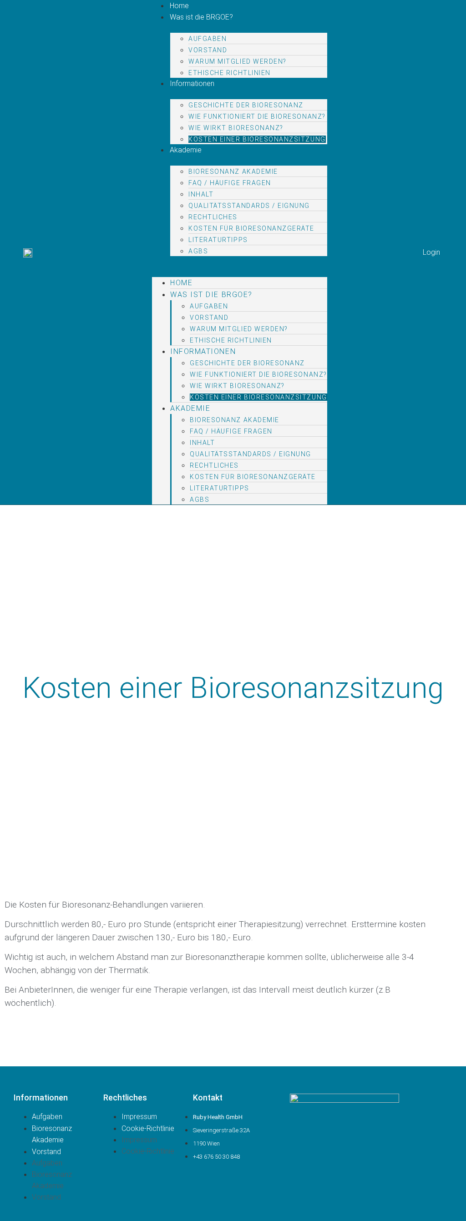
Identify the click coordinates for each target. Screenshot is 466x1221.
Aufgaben (207, 38)
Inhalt (200, 194)
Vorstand (207, 50)
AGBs (198, 251)
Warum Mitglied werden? (237, 61)
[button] (239, 261)
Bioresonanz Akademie (233, 171)
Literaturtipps (218, 239)
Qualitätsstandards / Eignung (249, 205)
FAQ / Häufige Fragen (229, 183)
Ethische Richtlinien (229, 72)
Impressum (139, 1116)
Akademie (186, 150)
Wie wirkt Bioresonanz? (236, 127)
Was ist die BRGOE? (201, 17)
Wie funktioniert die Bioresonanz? (257, 116)
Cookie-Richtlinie (148, 1128)
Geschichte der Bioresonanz (246, 105)
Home (181, 282)
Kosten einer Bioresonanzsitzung (256, 139)
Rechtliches (213, 217)
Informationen (192, 83)
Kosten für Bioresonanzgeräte (251, 228)
